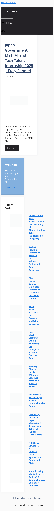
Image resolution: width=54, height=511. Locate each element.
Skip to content (8, 2)
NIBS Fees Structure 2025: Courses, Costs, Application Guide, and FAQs (35, 453)
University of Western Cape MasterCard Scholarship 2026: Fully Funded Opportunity (35, 424)
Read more (12, 148)
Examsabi (10, 11)
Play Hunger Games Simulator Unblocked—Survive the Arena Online (34, 288)
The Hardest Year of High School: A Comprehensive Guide (37, 400)
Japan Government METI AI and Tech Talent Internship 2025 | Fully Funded (19, 57)
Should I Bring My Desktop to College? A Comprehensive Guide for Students (37, 478)
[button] (3, 31)
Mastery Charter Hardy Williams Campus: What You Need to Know (34, 376)
